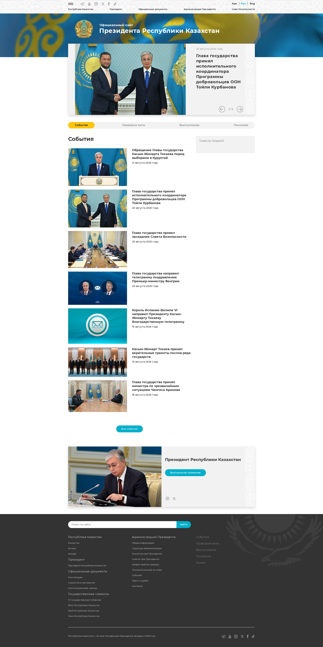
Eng (252, 3)
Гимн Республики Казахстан (84, 616)
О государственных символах (84, 600)
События (137, 575)
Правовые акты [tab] (133, 125)
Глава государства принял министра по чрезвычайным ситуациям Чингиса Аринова (156, 386)
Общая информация (143, 543)
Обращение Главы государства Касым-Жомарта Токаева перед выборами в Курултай (158, 154)
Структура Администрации (147, 548)
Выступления (206, 549)
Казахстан (73, 543)
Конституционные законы (82, 588)
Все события (129, 428)
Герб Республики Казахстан (83, 610)
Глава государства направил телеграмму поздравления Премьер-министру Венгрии (156, 277)
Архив (200, 562)
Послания (203, 556)
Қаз (234, 3)
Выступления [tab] (189, 125)
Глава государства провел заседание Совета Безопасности (159, 235)
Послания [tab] (241, 125)
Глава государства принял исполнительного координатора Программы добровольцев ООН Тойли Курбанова (218, 71)
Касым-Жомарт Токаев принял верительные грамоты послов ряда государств (161, 353)
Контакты (137, 586)
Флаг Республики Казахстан (84, 605)
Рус (243, 3)
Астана (72, 548)
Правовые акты (207, 543)
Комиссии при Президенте (147, 553)
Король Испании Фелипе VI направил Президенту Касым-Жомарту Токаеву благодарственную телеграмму (158, 316)
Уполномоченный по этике (147, 570)
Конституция (75, 577)
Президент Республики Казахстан (87, 565)
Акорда (72, 553)
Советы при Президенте (145, 559)
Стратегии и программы (81, 582)
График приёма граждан (145, 564)
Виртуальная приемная (185, 472)
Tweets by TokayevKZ (211, 140)
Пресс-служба (140, 580)
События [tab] (81, 125)
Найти (184, 524)
